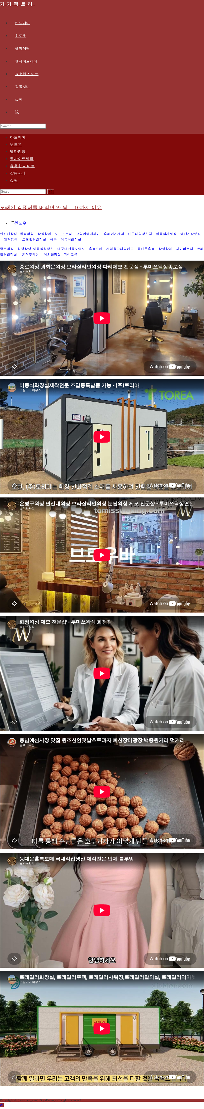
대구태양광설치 (140, 234)
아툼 (53, 239)
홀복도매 (95, 249)
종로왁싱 (7, 249)
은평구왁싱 (30, 254)
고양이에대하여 (88, 234)
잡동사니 (18, 173)
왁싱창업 (44, 234)
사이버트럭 (184, 249)
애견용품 (10, 239)
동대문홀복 (146, 249)
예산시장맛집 (190, 234)
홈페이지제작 (114, 234)
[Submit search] (50, 191)
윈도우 (16, 145)
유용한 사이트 (22, 166)
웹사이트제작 (22, 159)
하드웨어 (18, 137)
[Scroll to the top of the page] (2, 1105)
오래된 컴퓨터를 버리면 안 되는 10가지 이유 (51, 207)
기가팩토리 (17, 3)
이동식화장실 (71, 239)
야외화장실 (52, 254)
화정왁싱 (27, 234)
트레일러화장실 (34, 239)
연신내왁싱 (8, 234)
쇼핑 (14, 180)
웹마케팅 (18, 152)
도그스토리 (63, 234)
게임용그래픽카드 (120, 249)
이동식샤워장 (166, 234)
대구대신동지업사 (71, 249)
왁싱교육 (70, 254)
